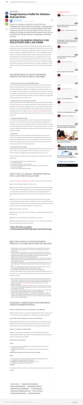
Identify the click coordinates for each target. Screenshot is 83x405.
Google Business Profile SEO (34, 386)
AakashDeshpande (17, 20)
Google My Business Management (30, 384)
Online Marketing (14, 11)
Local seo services (15, 384)
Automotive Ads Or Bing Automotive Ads (20, 391)
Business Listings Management (18, 386)
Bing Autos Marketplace (34, 393)
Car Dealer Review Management (18, 393)
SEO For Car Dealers (38, 391)
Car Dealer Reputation (36, 388)
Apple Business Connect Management (20, 388)
